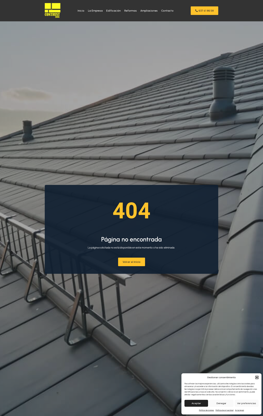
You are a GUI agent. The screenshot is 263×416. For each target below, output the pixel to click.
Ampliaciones (149, 10)
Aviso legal (239, 410)
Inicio (81, 10)
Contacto (167, 10)
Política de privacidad (224, 410)
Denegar (221, 403)
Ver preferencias (246, 403)
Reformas (130, 10)
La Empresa (95, 10)
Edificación (113, 10)
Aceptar (196, 403)
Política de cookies (206, 410)
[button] (256, 377)
